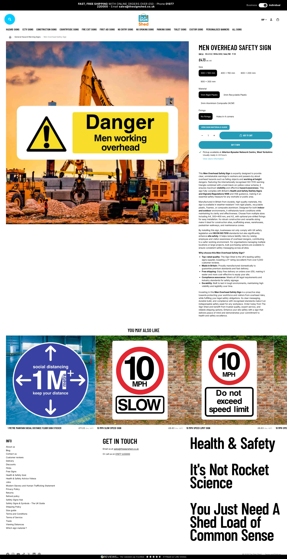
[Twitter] (29, 554)
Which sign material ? (16, 528)
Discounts (11, 464)
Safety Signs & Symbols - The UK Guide (25, 503)
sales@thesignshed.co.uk (126, 449)
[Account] (271, 19)
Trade (9, 521)
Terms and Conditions (16, 513)
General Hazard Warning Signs (27, 37)
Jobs (8, 482)
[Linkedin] (34, 554)
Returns (9, 492)
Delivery (10, 461)
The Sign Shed (255, 554)
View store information (213, 159)
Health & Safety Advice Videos (21, 478)
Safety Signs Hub (14, 499)
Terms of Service (14, 517)
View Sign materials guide (214, 127)
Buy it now (235, 145)
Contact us (11, 453)
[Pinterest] (39, 554)
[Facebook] (8, 554)
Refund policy (12, 496)
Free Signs (11, 471)
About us (10, 446)
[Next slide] (277, 383)
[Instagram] (13, 554)
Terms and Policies (273, 554)
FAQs (8, 468)
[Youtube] (18, 554)
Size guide (11, 510)
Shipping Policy (13, 506)
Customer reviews (14, 457)
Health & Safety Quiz (16, 475)
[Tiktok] (23, 554)
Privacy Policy (13, 489)
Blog (8, 450)
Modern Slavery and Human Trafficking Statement (30, 485)
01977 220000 (122, 454)
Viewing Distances (15, 524)
